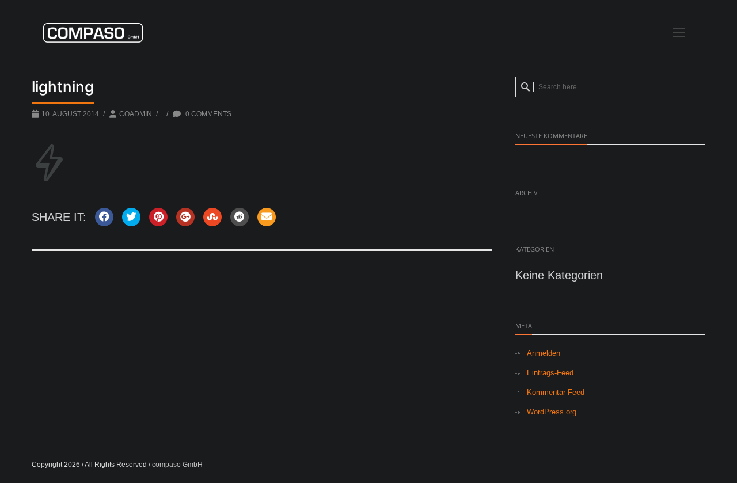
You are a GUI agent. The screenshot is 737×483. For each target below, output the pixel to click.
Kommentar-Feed (555, 392)
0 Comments (207, 114)
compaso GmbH (177, 465)
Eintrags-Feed (550, 372)
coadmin (135, 114)
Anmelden (543, 353)
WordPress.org (551, 412)
